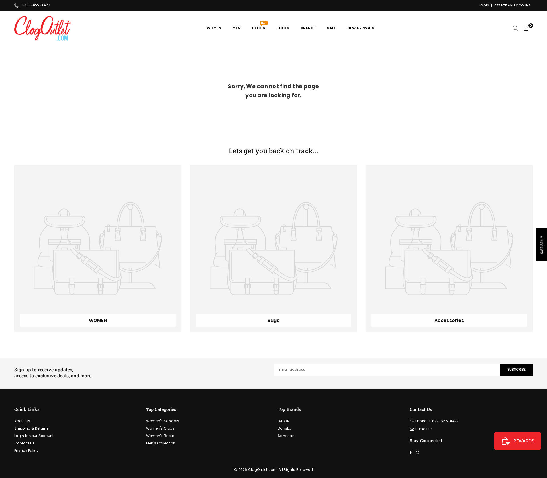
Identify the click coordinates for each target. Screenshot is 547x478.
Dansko (284, 428)
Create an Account (512, 5)
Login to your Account (34, 435)
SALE (331, 28)
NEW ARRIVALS (360, 28)
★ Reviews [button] (541, 244)
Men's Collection (160, 443)
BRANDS (308, 28)
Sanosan (286, 435)
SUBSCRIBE (516, 369)
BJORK (283, 420)
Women (214, 28)
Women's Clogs (160, 428)
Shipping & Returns (31, 428)
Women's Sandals (162, 420)
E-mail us (424, 428)
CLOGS (259, 25)
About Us (22, 420)
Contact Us (24, 443)
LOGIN (484, 5)
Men (236, 28)
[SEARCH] (515, 28)
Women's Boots (160, 435)
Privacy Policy (26, 450)
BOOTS (282, 28)
